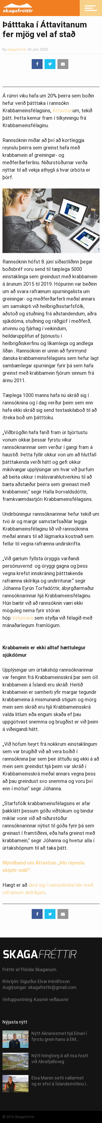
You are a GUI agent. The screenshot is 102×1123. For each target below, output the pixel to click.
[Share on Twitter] (50, 64)
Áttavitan (62, 111)
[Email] (62, 64)
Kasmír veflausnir (51, 999)
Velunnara (22, 618)
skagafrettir (16, 49)
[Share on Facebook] (37, 64)
